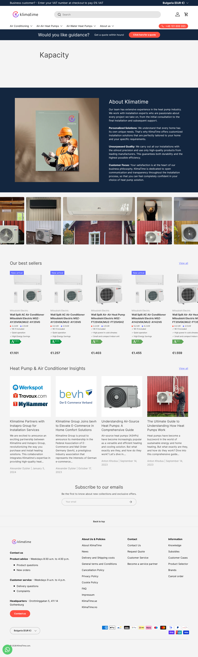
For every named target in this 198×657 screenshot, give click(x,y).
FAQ (84, 588)
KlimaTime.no (89, 607)
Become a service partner (142, 563)
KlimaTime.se (89, 600)
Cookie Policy (90, 582)
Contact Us (134, 545)
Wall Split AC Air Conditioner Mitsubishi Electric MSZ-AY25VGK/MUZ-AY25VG (27, 318)
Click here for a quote (144, 34)
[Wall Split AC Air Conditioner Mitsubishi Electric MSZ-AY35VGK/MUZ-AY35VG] (68, 288)
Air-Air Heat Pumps (48, 26)
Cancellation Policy (93, 570)
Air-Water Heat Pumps (79, 26)
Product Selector (178, 563)
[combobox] (107, 14)
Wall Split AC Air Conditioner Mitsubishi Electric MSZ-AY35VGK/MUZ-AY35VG (67, 318)
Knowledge (174, 545)
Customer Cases (178, 557)
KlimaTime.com (23, 645)
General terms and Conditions (99, 563)
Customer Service (137, 557)
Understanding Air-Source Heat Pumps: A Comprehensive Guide (120, 426)
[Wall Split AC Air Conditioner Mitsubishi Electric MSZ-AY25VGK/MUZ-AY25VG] (27, 288)
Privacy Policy (90, 576)
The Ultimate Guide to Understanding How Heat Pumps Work (165, 426)
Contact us (20, 613)
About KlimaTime (92, 545)
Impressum (88, 594)
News (85, 551)
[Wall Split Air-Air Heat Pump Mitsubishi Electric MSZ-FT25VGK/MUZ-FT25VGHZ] (109, 288)
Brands (172, 570)
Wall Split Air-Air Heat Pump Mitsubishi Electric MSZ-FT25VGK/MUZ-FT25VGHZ (108, 318)
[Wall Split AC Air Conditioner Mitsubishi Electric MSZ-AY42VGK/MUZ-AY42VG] (149, 288)
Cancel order (175, 576)
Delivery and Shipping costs (98, 557)
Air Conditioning (19, 26)
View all (183, 263)
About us (105, 26)
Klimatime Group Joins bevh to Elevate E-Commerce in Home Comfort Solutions (76, 426)
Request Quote (136, 551)
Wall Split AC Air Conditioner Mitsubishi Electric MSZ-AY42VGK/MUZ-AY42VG (149, 318)
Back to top (99, 521)
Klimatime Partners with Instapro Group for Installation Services (27, 426)
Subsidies (173, 551)
